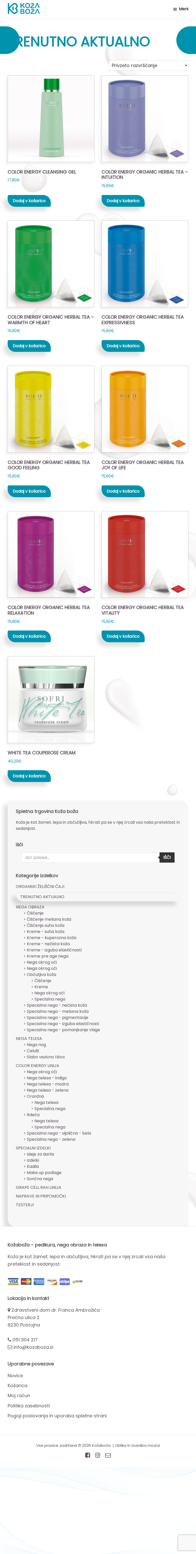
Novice (15, 1375)
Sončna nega (40, 1179)
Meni (183, 9)
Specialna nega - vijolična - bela (59, 1133)
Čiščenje (35, 913)
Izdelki (33, 1160)
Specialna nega (49, 999)
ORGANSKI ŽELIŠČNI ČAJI (40, 886)
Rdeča (33, 1115)
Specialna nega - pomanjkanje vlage (63, 1030)
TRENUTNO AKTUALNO (42, 897)
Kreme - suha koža (45, 931)
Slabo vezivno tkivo (46, 1057)
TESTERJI (25, 1205)
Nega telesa (46, 1102)
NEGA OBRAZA (30, 907)
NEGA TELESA (29, 1038)
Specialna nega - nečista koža (57, 1005)
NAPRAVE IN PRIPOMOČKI (41, 1196)
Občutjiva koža (41, 974)
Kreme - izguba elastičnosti (54, 950)
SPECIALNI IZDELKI (33, 1148)
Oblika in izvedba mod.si (137, 1445)
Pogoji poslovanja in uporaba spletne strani (57, 1415)
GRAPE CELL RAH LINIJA (38, 1187)
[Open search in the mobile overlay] (98, 857)
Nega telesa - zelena (47, 1090)
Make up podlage (44, 1173)
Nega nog (36, 1045)
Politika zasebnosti (29, 1406)
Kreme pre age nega (47, 956)
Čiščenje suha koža (45, 925)
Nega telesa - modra (48, 1084)
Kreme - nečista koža (48, 944)
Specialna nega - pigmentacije (57, 1017)
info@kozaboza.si (33, 1347)
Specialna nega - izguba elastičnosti (63, 1024)
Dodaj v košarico (29, 201)
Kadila (33, 1166)
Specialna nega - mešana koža (58, 1011)
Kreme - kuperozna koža (51, 938)
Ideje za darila (40, 1154)
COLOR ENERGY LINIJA (37, 1066)
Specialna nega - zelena (51, 1139)
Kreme (41, 987)
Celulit (33, 1051)
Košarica (17, 1385)
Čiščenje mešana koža (49, 919)
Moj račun (19, 1395)
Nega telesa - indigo (47, 1078)
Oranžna (35, 1096)
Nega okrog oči (42, 962)
